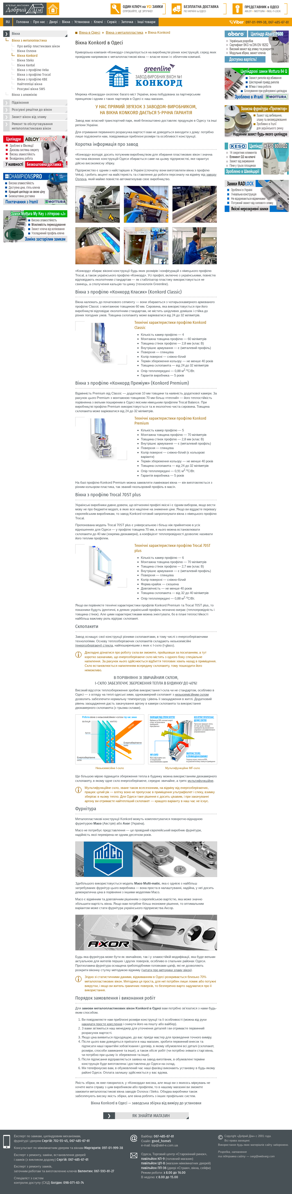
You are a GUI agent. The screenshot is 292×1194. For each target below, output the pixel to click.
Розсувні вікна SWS (31, 89)
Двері (53, 22)
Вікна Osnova (26, 51)
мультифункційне (200, 780)
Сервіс (112, 22)
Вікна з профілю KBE (32, 79)
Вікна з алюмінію (24, 95)
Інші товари (146, 22)
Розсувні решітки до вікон (32, 109)
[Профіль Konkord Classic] (101, 323)
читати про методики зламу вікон (166, 970)
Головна (22, 22)
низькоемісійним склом (192, 694)
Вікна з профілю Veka (33, 70)
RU (8, 22)
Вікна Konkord (27, 56)
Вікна (66, 22)
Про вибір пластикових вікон (38, 46)
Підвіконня (20, 102)
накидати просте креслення (102, 1024)
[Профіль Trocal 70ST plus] (101, 546)
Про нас (39, 22)
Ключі (98, 22)
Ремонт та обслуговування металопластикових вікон (32, 126)
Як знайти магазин (151, 1115)
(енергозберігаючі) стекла (94, 645)
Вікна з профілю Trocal (34, 75)
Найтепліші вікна (29, 84)
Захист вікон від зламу (29, 117)
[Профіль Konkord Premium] (101, 419)
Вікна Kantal (26, 65)
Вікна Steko (25, 60)
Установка (82, 22)
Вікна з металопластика (29, 40)
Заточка (127, 22)
